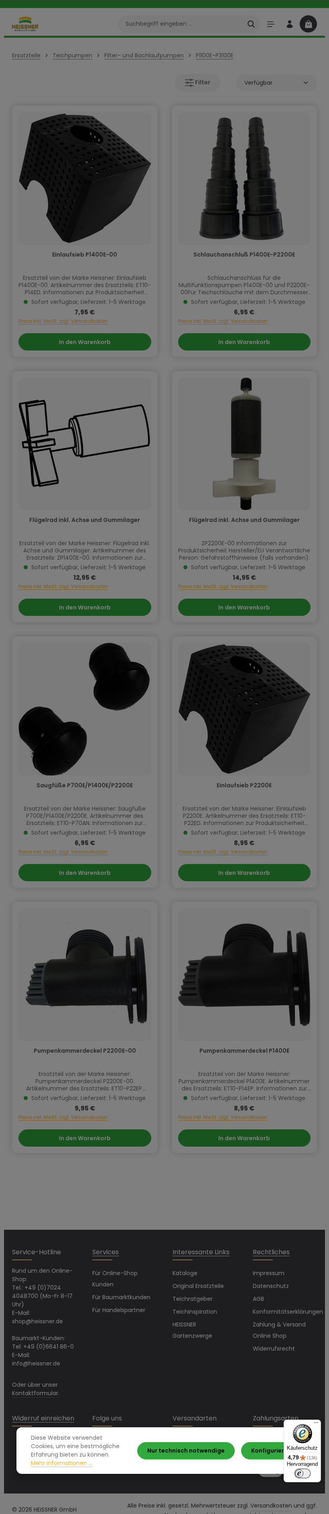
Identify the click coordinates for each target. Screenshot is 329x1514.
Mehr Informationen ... (61, 1463)
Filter (202, 82)
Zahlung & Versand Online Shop (279, 1330)
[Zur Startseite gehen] (25, 23)
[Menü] (270, 24)
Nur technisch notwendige (186, 1451)
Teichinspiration (195, 1312)
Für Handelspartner (118, 1310)
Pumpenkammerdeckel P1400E (244, 1051)
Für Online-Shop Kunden (115, 1278)
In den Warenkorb (85, 342)
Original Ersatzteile (198, 1286)
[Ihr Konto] (289, 24)
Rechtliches (271, 1252)
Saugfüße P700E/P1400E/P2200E (85, 785)
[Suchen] (251, 24)
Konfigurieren (271, 1451)
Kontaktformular (35, 1393)
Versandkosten (271, 1506)
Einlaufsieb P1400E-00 (84, 255)
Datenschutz (271, 1286)
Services (105, 1252)
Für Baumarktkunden (121, 1297)
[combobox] (180, 24)
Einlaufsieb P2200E (244, 785)
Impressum (268, 1273)
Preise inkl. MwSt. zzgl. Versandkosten (63, 321)
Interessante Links (201, 1252)
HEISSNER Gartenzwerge (192, 1330)
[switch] (302, 1473)
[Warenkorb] (308, 24)
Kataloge (185, 1273)
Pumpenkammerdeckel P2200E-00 (85, 1051)
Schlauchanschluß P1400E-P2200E (244, 255)
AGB (258, 1299)
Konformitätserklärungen (288, 1312)
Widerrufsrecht (274, 1349)
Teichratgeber (193, 1299)
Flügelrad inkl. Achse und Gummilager (84, 520)
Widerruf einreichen (43, 1418)
